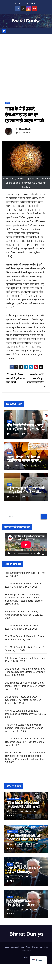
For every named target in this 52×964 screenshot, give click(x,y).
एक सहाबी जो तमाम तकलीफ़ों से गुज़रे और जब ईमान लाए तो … (15, 378)
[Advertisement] (26, 61)
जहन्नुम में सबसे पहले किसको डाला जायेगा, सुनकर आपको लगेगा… (23, 460)
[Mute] (38, 553)
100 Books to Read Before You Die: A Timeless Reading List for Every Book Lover (25, 672)
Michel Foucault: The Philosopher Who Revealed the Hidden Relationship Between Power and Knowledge (25, 755)
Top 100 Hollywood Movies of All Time (25, 573)
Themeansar (26, 951)
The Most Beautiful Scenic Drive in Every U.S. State (24, 839)
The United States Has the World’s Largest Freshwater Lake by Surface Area (24, 728)
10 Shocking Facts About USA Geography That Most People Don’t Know (23, 700)
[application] (26, 544)
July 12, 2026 (17, 877)
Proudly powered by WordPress (17, 947)
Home (26, 958)
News (10, 864)
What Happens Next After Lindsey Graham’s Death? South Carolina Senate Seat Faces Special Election (24, 597)
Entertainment (14, 799)
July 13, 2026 (17, 811)
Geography (13, 831)
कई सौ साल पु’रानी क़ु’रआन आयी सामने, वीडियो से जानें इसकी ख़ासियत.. (25, 491)
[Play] (9, 553)
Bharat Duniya (26, 20)
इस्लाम (7, 103)
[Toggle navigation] (28, 31)
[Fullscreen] (43, 553)
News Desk (25, 129)
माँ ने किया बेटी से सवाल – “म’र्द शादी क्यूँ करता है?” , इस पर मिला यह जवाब (26, 428)
